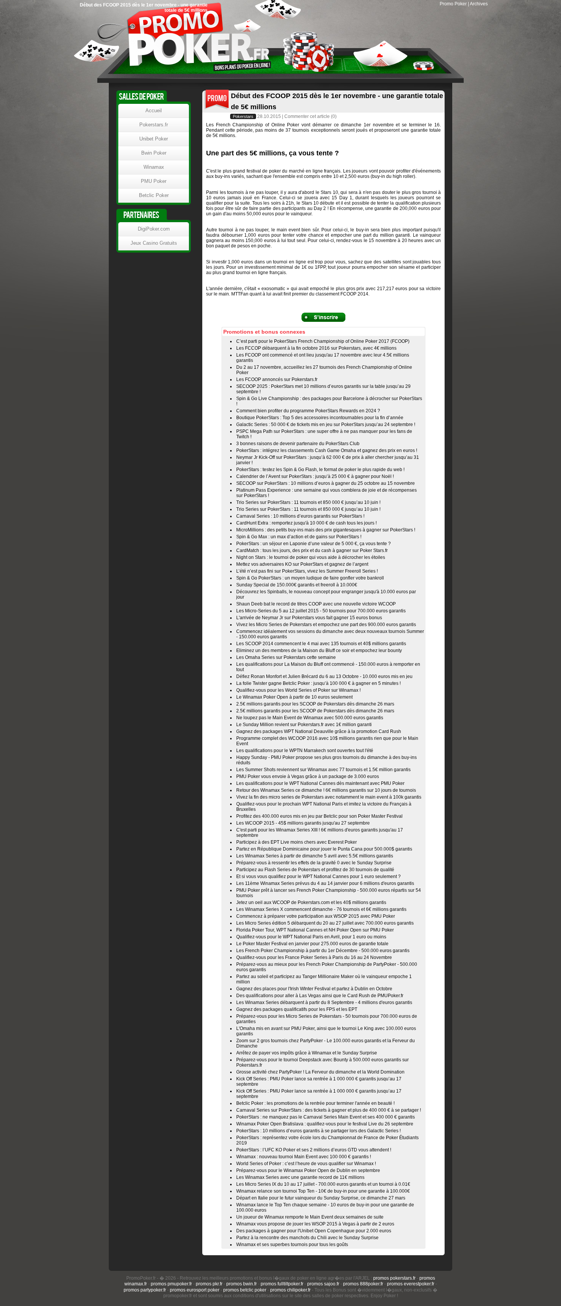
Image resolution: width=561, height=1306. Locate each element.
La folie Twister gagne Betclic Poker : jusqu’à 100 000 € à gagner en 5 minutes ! (318, 683)
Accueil (153, 110)
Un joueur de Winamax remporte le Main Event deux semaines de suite (310, 1217)
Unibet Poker (153, 139)
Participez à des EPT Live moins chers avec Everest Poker (296, 842)
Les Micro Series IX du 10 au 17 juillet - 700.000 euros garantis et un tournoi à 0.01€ (323, 1184)
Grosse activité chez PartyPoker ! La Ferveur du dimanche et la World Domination (320, 1072)
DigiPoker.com (154, 229)
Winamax (153, 167)
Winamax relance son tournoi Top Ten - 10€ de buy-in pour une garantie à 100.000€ (323, 1191)
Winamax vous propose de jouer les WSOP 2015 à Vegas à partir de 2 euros (315, 1224)
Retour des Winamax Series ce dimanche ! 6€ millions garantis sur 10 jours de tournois (326, 790)
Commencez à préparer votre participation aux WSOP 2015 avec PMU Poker (315, 916)
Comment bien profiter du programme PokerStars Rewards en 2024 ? (308, 410)
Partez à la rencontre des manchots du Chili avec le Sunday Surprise (307, 1237)
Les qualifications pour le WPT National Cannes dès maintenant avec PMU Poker (320, 783)
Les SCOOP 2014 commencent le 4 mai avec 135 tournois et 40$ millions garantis (321, 643)
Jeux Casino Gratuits (154, 243)
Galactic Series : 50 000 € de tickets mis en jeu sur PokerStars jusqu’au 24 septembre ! (325, 424)
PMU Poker (153, 181)
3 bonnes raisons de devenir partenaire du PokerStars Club (297, 443)
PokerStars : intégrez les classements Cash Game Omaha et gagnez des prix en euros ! (326, 450)
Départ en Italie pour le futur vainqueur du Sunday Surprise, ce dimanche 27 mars (320, 1198)
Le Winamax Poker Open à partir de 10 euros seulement (294, 697)
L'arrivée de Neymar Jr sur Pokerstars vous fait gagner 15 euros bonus (309, 617)
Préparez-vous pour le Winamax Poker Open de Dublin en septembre (308, 1170)
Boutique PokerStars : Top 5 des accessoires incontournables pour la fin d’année (319, 417)
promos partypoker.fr (145, 1290)
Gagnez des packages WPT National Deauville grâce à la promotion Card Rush (318, 731)
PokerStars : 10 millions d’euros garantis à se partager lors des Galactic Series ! (318, 1130)
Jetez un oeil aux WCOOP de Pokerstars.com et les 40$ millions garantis (311, 902)
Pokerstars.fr (153, 125)
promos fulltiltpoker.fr (282, 1284)
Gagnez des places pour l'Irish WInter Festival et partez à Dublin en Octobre (314, 988)
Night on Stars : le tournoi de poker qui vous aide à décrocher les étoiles (310, 557)
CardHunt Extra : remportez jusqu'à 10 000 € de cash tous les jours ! (306, 523)
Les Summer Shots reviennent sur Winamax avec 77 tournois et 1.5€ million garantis (323, 769)
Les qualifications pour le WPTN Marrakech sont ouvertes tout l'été (304, 750)
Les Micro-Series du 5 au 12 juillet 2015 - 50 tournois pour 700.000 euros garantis (321, 610)
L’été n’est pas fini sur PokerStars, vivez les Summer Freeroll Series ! (307, 571)
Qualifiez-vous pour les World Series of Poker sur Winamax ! (298, 690)
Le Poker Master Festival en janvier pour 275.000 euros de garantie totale (312, 943)
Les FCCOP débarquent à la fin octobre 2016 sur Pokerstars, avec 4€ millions (316, 348)
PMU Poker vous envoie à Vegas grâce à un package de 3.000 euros (307, 776)
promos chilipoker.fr (290, 1290)
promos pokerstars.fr (394, 1278)
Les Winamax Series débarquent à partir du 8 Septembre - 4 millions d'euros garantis (324, 1002)
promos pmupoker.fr (171, 1284)
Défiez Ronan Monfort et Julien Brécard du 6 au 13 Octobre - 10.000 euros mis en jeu (324, 676)
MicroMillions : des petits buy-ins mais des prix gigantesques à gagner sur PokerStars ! (325, 530)
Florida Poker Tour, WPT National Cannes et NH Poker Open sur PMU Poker (315, 930)
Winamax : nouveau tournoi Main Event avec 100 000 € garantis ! (303, 1156)
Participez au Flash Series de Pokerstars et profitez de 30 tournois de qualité (315, 869)
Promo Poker (453, 3)
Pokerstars (243, 116)
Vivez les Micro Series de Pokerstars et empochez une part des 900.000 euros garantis (326, 624)
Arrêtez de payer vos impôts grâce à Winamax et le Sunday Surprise (306, 1053)
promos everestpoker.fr (410, 1284)
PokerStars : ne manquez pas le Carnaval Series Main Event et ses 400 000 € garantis (325, 1117)
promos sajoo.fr (323, 1284)
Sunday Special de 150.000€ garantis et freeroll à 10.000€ (296, 585)
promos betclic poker (244, 1290)
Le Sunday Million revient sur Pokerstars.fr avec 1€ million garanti (304, 724)
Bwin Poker (153, 153)
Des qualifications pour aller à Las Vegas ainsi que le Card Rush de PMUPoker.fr (319, 995)
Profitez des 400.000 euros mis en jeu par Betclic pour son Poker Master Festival (319, 816)
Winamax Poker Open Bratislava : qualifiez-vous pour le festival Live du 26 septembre (324, 1124)
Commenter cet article (307, 116)
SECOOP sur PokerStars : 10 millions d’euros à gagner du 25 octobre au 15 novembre (325, 483)
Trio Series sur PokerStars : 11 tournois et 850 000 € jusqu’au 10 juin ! (308, 502)
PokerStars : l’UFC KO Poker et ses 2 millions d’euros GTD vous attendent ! (313, 1150)
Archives (479, 3)
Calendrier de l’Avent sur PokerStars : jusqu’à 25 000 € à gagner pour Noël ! (315, 476)
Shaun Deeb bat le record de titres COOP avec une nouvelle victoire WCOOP (316, 604)
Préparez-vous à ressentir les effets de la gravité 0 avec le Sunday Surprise (314, 862)
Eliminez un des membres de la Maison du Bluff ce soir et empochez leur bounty (319, 650)
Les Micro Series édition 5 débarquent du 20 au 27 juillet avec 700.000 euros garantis (325, 923)
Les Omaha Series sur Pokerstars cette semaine (286, 657)
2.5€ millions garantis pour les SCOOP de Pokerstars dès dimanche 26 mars (315, 704)
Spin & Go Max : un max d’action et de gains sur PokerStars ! (298, 536)
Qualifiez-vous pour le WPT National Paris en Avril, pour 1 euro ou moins (311, 937)
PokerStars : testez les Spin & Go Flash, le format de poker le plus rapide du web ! (320, 469)
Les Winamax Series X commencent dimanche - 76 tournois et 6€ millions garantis (321, 909)
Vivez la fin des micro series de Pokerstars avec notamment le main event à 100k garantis (328, 797)
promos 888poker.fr (363, 1284)
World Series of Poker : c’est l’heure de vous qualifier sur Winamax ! (306, 1163)
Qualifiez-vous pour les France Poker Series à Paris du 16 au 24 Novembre (314, 957)
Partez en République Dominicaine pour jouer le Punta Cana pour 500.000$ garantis (324, 849)
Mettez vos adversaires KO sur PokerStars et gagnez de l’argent (302, 564)
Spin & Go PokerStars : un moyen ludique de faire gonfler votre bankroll (310, 578)
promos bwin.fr (241, 1284)
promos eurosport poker (194, 1290)
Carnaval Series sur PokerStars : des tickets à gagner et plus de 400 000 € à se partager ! (328, 1110)
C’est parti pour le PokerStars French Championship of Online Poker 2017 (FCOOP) (322, 341)
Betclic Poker (154, 195)
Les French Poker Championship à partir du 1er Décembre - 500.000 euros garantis (322, 950)
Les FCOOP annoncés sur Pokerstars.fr (277, 379)
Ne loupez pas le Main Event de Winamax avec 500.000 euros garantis (309, 717)
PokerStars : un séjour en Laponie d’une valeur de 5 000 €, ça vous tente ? (313, 543)
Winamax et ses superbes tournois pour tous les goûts (292, 1244)
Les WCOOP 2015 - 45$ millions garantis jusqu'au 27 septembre (303, 823)
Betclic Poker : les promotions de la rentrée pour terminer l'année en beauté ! (315, 1103)
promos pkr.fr (209, 1284)
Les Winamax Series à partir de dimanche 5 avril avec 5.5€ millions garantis (314, 856)
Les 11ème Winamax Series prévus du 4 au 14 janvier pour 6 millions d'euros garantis (325, 883)
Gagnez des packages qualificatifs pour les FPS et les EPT (296, 1009)
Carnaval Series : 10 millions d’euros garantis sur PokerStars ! (300, 516)
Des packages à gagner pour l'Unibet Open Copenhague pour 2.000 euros (313, 1230)
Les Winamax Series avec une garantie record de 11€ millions (300, 1177)
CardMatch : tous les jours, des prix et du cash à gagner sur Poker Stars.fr (312, 550)
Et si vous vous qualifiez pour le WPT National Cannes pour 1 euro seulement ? (318, 876)
